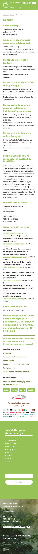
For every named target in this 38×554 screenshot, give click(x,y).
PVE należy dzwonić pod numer (19, 326)
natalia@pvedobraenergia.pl (13, 244)
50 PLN (14, 390)
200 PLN (31, 390)
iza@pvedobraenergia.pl (12, 280)
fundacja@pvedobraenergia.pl (14, 233)
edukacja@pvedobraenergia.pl (14, 257)
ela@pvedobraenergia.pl (12, 267)
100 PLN (22, 390)
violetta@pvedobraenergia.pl (14, 299)
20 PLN (6, 390)
